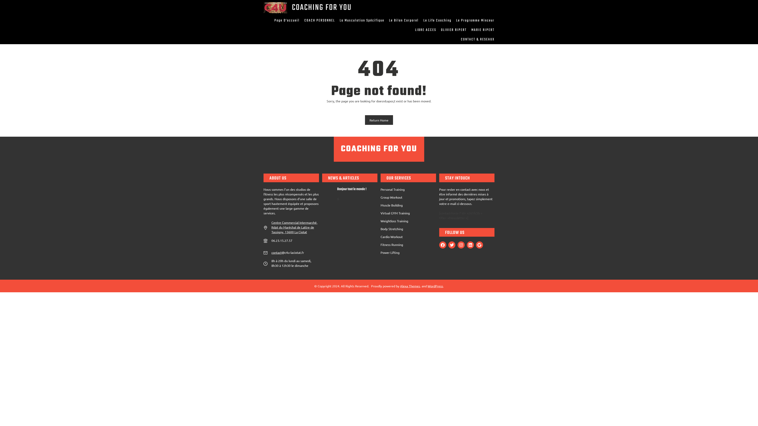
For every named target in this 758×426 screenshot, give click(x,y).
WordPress (435, 286)
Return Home (379, 120)
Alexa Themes (410, 286)
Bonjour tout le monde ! (352, 189)
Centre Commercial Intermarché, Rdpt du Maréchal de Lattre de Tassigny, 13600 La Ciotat (294, 227)
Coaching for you (322, 7)
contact (276, 252)
